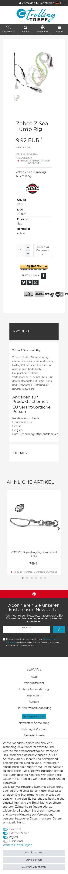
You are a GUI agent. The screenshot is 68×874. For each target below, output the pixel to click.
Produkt (21, 331)
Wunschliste (32, 275)
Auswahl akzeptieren (34, 866)
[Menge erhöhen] (27, 247)
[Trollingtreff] (34, 15)
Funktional (16, 841)
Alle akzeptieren (34, 852)
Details (20, 453)
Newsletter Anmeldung (34, 723)
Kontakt (34, 701)
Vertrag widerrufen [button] (34, 716)
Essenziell (15, 829)
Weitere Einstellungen (17, 845)
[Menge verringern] (27, 254)
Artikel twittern (23, 282)
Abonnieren (59, 629)
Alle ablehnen (34, 859)
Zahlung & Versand (34, 729)
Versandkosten (24, 158)
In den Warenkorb (42, 250)
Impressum (34, 695)
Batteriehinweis (34, 735)
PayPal (13, 837)
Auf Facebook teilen (43, 276)
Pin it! (29, 282)
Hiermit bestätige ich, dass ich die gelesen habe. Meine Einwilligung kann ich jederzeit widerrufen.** (33, 642)
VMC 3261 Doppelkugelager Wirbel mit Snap (34, 554)
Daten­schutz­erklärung (34, 689)
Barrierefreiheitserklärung (34, 708)
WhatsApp (36, 282)
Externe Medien (19, 833)
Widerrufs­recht (34, 683)
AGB (34, 676)
